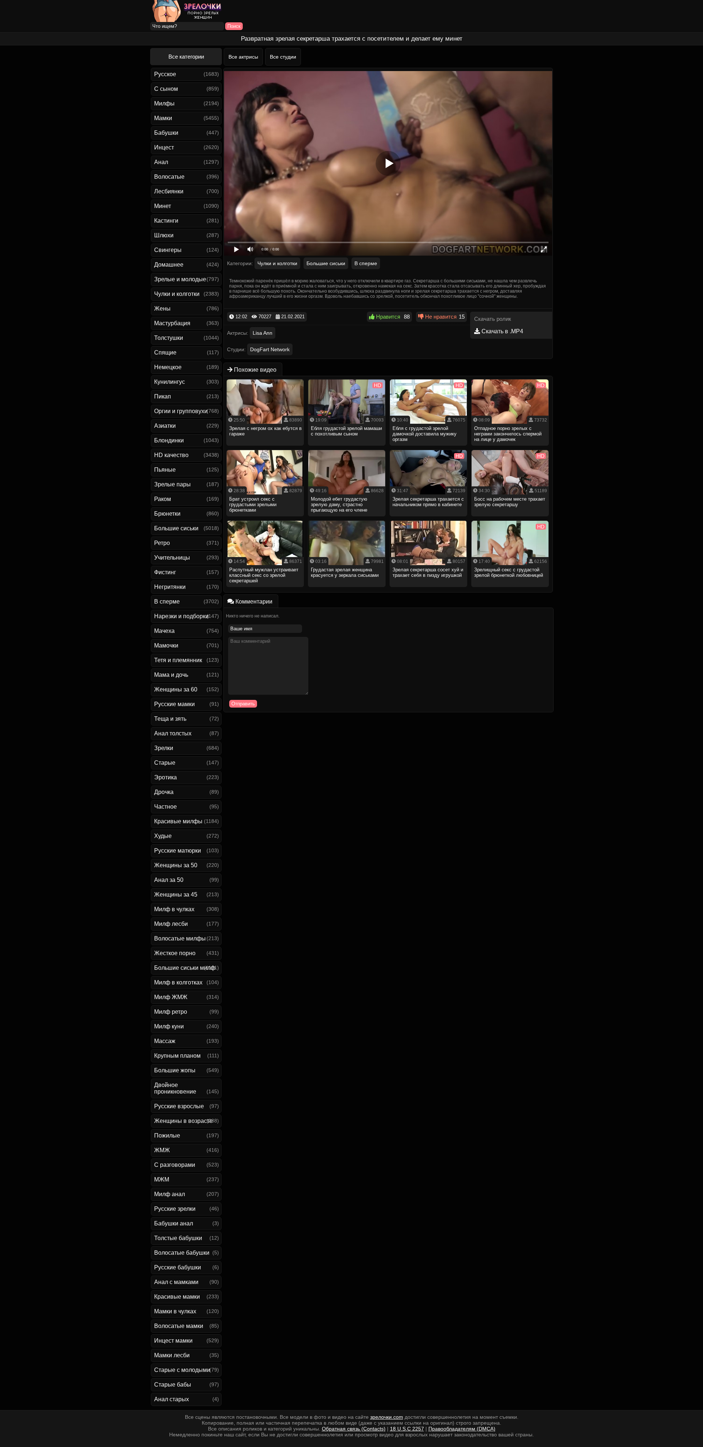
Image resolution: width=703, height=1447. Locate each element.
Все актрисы (243, 57)
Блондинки (169, 440)
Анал (161, 162)
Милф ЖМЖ (170, 997)
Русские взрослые (179, 1106)
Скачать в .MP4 (501, 331)
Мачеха (164, 631)
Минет (162, 206)
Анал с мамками (176, 1282)
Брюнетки (167, 514)
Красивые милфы (178, 821)
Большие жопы (175, 1070)
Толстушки (168, 338)
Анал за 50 (168, 880)
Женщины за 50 (175, 865)
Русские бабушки (177, 1267)
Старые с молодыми (182, 1370)
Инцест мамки (173, 1340)
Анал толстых (172, 733)
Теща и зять (170, 719)
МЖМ (161, 1179)
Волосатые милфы (180, 938)
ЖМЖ (162, 1150)
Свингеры (168, 250)
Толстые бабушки (178, 1238)
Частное (165, 807)
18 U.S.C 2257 (407, 1429)
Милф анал (169, 1194)
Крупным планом (177, 1056)
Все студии (283, 57)
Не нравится (440, 316)
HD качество (171, 455)
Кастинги (166, 221)
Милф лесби (171, 924)
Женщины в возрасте (183, 1121)
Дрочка (164, 792)
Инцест (164, 147)
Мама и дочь (171, 675)
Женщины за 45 (175, 894)
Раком (162, 499)
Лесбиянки (168, 191)
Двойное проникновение (175, 1088)
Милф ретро (170, 1012)
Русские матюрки (177, 850)
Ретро (162, 543)
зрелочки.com (386, 1417)
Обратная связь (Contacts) (354, 1429)
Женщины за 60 (175, 689)
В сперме (167, 601)
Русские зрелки (175, 1209)
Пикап (162, 396)
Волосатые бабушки (181, 1253)
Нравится (387, 316)
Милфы (164, 103)
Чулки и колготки (177, 294)
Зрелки (163, 748)
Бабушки (166, 133)
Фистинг (165, 572)
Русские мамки (174, 704)
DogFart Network (270, 349)
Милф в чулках (174, 909)
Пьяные (165, 470)
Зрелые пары (172, 484)
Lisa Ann (262, 333)
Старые (164, 763)
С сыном (166, 89)
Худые (163, 836)
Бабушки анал (173, 1223)
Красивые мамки (177, 1297)
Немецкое (168, 367)
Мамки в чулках (175, 1311)
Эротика (165, 777)
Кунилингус (169, 382)
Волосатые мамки (178, 1326)
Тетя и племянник (178, 660)
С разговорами (174, 1165)
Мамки (163, 118)
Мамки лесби (172, 1355)
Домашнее (168, 264)
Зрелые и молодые (180, 279)
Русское (165, 74)
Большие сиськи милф (184, 968)
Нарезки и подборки (181, 616)
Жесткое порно (175, 953)
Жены (162, 308)
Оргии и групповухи (181, 411)
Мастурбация (172, 323)
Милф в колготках (178, 982)
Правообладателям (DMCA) (461, 1429)
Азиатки (165, 426)
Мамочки (166, 645)
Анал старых (171, 1399)
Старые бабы (172, 1384)
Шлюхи (164, 235)
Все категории (186, 56)
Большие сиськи (176, 528)
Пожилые (167, 1135)
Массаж (164, 1041)
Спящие (165, 352)
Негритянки (170, 587)
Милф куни (169, 1026)
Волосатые (169, 177)
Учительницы (172, 557)
